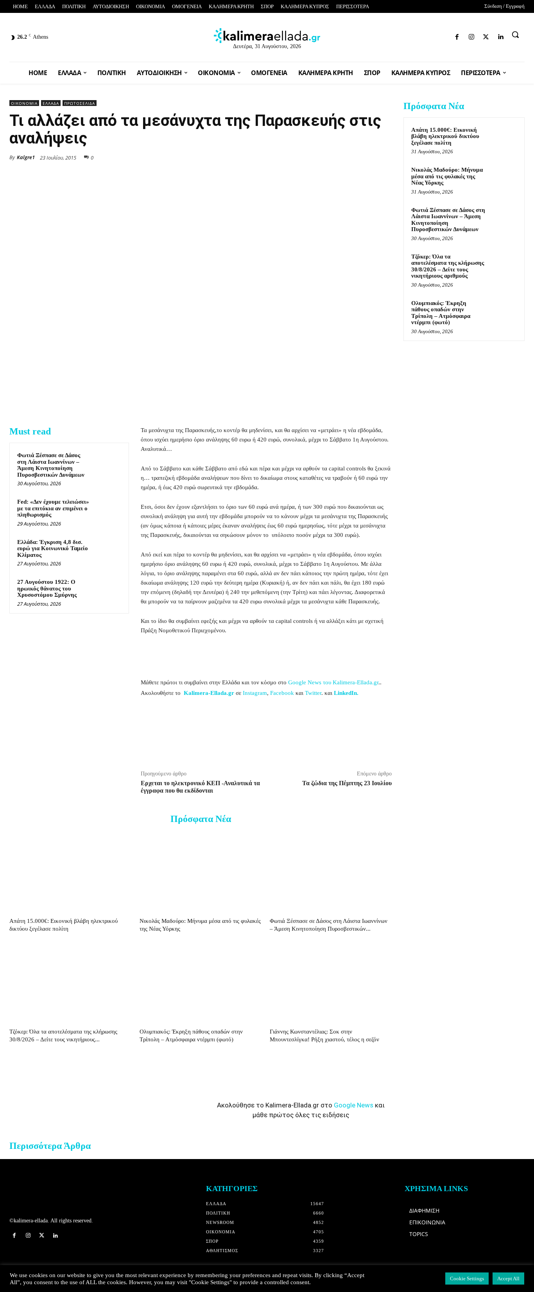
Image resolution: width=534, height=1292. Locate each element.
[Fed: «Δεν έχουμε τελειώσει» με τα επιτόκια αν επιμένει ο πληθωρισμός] (107, 510)
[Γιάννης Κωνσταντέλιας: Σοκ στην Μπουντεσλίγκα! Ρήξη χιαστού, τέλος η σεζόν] (331, 983)
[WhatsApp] (330, 157)
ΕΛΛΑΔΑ (51, 103)
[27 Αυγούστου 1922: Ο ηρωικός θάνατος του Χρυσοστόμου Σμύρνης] (107, 590)
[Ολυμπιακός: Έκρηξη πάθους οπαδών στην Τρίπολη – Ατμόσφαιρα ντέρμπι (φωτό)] (201, 983)
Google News (353, 1105)
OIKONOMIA (24, 103)
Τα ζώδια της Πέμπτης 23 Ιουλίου (347, 783)
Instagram (255, 693)
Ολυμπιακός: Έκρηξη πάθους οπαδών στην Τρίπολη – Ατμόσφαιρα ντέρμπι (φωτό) (440, 313)
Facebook (282, 693)
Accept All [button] (508, 1278)
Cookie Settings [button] (467, 1278)
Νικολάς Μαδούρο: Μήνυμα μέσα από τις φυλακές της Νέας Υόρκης (447, 176)
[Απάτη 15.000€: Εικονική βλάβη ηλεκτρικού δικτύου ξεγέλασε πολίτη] (70, 872)
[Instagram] (419, 35)
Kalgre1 (26, 157)
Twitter (313, 693)
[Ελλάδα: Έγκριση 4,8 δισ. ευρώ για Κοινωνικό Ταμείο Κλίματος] (107, 550)
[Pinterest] (384, 157)
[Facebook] (405, 35)
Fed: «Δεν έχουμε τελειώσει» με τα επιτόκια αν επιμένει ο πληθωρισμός (53, 508)
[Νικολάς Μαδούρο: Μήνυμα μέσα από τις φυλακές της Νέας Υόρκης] (201, 872)
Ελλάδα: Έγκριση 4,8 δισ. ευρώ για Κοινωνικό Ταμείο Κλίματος (52, 548)
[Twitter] (433, 35)
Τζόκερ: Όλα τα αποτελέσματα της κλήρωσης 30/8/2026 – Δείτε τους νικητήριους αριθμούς (447, 266)
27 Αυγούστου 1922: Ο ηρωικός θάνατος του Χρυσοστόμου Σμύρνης (47, 588)
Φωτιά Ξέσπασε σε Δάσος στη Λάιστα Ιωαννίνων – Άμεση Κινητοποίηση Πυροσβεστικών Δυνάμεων (50, 465)
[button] (515, 34)
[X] (312, 157)
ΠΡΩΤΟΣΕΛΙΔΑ (79, 103)
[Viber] (366, 157)
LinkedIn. (346, 693)
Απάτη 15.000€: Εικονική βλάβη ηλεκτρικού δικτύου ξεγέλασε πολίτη (445, 136)
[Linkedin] (447, 35)
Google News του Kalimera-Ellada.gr (333, 682)
